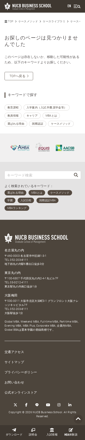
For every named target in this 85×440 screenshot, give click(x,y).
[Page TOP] (78, 419)
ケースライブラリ (54, 21)
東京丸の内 (13, 273)
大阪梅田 (11, 295)
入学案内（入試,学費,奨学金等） (47, 107)
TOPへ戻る (17, 76)
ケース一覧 (77, 21)
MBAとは (51, 115)
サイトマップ (14, 362)
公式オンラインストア (21, 392)
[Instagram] (58, 404)
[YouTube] (48, 404)
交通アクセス (14, 352)
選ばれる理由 (15, 123)
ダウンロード (14, 434)
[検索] (76, 175)
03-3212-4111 (19, 282)
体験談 (71, 434)
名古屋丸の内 (14, 250)
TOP (10, 21)
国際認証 (37, 123)
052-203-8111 (19, 259)
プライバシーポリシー (21, 372)
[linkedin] (69, 404)
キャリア (32, 115)
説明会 (33, 434)
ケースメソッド (28, 21)
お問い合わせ (14, 382)
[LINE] (37, 404)
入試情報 (52, 434)
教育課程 (13, 107)
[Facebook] (26, 404)
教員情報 (13, 115)
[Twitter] (15, 404)
